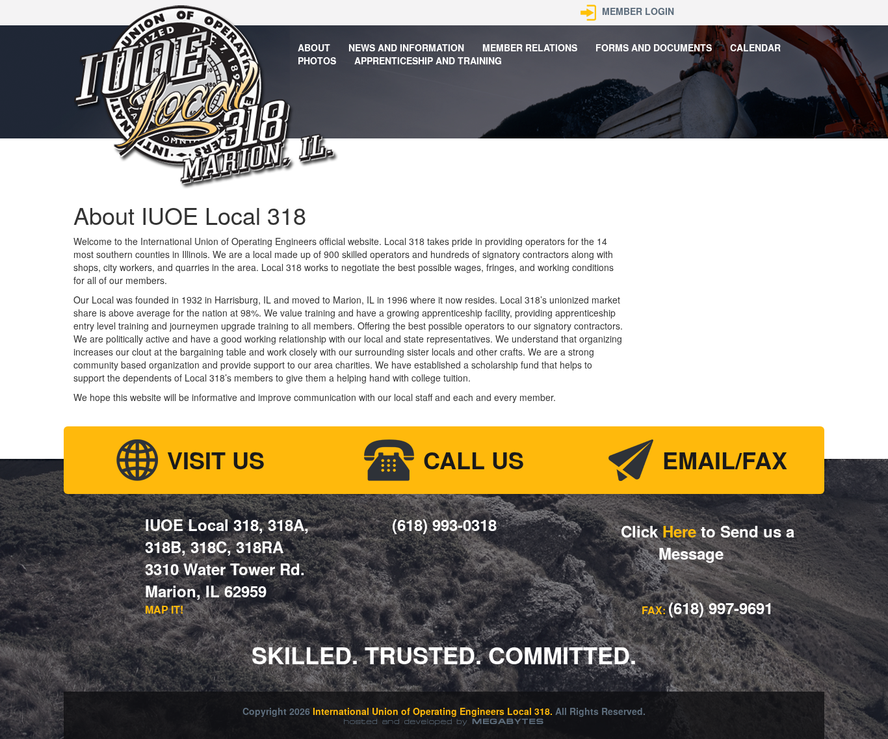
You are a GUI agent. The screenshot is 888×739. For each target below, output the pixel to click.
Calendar (755, 47)
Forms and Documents (653, 47)
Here (679, 531)
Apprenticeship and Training (428, 60)
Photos (317, 60)
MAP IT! (164, 609)
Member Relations (529, 47)
